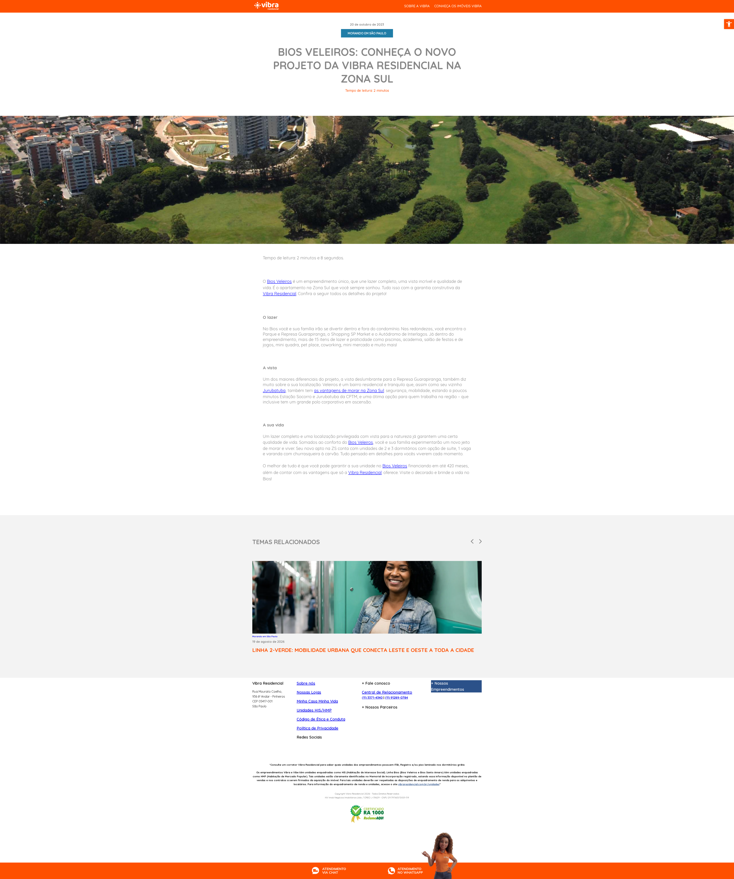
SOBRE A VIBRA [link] (417, 6)
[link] (729, 24)
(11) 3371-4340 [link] (372, 698)
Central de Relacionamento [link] (387, 692)
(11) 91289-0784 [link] (396, 698)
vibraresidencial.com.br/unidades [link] (418, 784)
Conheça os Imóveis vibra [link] (458, 6)
